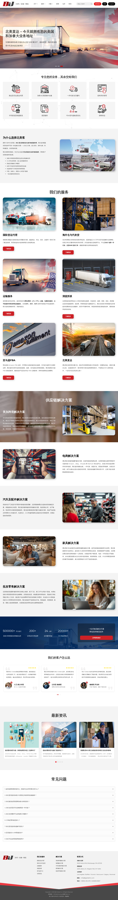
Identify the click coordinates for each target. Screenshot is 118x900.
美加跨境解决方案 (60, 860)
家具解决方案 (59, 868)
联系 (70, 4)
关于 (35, 4)
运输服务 (39, 866)
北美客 (63, 894)
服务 (42, 4)
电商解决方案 (59, 863)
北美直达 (39, 873)
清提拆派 (39, 868)
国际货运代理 (40, 860)
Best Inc (68, 894)
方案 (50, 4)
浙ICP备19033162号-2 (54, 896)
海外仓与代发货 (41, 863)
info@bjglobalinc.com (87, 878)
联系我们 (11, 46)
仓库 (63, 4)
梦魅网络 (67, 896)
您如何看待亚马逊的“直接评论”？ (53, 750)
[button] (58, 694)
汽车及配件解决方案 (61, 866)
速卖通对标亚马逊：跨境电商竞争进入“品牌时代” (20, 750)
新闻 (57, 4)
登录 (104, 4)
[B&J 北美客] (16, 4)
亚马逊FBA (40, 871)
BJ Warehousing (58, 894)
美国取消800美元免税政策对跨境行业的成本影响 (96, 750)
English (111, 4)
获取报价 (97, 4)
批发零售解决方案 (60, 871)
